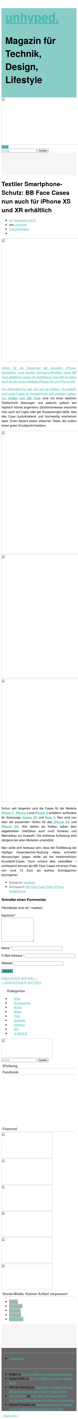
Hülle (49, 887)
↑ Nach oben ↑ (10, 1415)
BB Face (31, 887)
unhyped (21, 224)
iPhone (59, 887)
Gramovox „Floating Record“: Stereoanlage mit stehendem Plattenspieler (41, 1389)
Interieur (19, 1024)
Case (41, 887)
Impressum (16, 1358)
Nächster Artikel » (20, 978)
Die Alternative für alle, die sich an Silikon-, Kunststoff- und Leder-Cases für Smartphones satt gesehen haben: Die (39, 393)
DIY (16, 1029)
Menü (5, 147)
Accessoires (22, 1003)
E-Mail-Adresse (13, 955)
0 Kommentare (19, 229)
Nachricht (9, 915)
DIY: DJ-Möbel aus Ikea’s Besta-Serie (47, 1374)
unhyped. (32, 17)
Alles (17, 998)
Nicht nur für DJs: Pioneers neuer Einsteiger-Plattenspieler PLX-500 (40, 1406)
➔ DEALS (20, 1033)
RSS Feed (16, 1319)
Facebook (15, 1306)
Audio (18, 1007)
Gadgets (29, 882)
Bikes (17, 1011)
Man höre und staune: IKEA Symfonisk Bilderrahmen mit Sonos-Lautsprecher (42, 1398)
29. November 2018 (22, 220)
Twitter (13, 1301)
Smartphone (17, 891)
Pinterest (15, 1314)
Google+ (15, 1310)
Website (7, 963)
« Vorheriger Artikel (22, 982)
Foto (17, 1016)
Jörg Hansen (17, 1396)
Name (7, 948)
